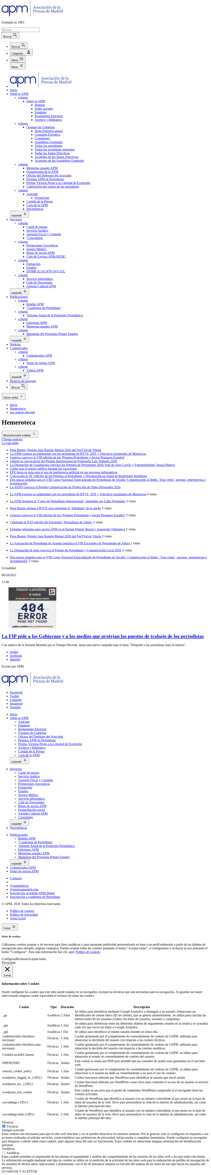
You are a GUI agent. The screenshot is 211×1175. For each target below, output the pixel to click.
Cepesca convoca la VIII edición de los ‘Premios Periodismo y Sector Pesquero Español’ (67, 515)
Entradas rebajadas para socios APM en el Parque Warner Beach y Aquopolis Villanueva (67, 529)
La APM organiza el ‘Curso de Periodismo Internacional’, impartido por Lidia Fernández (67, 501)
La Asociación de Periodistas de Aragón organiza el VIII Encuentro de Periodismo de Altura (70, 543)
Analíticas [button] (8, 1148)
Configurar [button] (9, 959)
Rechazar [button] (22, 959)
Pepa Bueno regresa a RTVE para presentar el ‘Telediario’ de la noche (55, 508)
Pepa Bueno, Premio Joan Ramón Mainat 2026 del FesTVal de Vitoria (55, 536)
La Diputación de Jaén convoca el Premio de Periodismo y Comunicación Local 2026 (65, 550)
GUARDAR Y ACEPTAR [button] (19, 1171)
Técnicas (12, 1126)
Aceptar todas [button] (37, 959)
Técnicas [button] (7, 1122)
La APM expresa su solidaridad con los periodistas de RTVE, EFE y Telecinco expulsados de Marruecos (78, 494)
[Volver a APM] (32, 15)
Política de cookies (88, 952)
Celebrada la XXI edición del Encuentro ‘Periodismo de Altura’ (51, 522)
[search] (18, 45)
